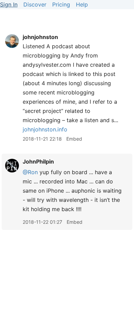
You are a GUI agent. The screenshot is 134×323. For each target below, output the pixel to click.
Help (82, 4)
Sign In (9, 4)
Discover (34, 4)
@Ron (30, 172)
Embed (74, 139)
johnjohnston (40, 37)
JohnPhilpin (38, 161)
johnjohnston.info (45, 129)
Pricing (61, 4)
